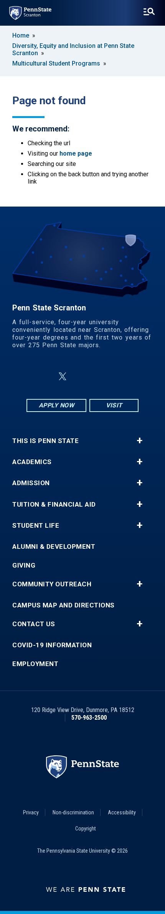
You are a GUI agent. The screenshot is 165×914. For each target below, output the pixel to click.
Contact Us (33, 624)
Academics (32, 462)
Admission (31, 483)
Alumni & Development (53, 546)
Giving (23, 565)
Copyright (85, 828)
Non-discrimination (73, 812)
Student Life (35, 525)
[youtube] (101, 376)
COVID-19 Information (52, 645)
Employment (35, 664)
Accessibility (122, 812)
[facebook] (44, 376)
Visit (114, 405)
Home (20, 35)
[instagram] (121, 376)
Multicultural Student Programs (56, 63)
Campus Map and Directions (63, 605)
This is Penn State (45, 441)
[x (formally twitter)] (62, 376)
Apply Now (56, 405)
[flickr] (81, 376)
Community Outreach (51, 584)
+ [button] (139, 441)
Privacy (31, 812)
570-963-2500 (89, 717)
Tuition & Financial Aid (54, 504)
